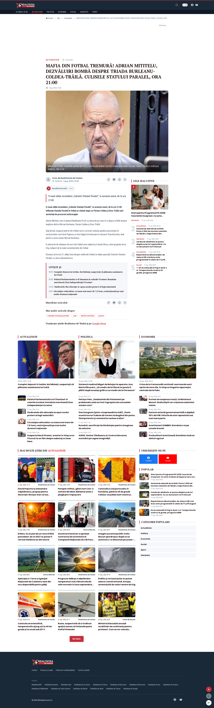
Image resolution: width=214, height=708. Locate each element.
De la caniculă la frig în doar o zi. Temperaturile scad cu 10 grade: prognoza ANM (151, 270)
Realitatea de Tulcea (113, 689)
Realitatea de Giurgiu (130, 689)
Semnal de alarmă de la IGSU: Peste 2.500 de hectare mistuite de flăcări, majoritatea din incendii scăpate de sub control (151, 232)
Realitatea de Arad (96, 689)
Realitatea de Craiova (170, 685)
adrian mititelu (87, 316)
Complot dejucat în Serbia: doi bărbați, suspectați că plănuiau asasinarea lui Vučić (88, 273)
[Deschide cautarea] (176, 4)
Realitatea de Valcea (100, 685)
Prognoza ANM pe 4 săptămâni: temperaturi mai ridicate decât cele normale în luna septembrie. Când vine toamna (75, 583)
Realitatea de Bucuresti (118, 685)
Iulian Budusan (129, 619)
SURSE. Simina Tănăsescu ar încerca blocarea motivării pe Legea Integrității (103, 437)
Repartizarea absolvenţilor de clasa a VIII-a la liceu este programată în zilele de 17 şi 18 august (150, 258)
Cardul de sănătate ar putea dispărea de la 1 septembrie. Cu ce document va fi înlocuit (151, 244)
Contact (34, 670)
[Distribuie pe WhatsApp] (119, 179)
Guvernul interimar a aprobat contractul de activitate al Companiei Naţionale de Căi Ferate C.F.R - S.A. (76, 538)
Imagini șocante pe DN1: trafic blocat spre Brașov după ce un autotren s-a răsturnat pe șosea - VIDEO (116, 538)
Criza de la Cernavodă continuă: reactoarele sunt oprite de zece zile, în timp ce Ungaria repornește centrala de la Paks (165, 387)
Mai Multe (77, 639)
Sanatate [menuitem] (84, 12)
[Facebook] (192, 4)
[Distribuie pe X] (125, 179)
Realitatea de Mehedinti (40, 689)
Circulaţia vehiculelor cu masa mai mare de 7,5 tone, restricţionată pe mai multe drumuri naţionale (89, 293)
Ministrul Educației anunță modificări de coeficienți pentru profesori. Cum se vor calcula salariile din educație (115, 628)
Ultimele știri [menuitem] (22, 12)
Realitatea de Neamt (80, 689)
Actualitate (68, 18)
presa (101, 316)
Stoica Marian (89, 530)
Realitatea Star (66, 685)
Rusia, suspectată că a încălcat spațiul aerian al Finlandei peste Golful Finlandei (75, 626)
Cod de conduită (83, 670)
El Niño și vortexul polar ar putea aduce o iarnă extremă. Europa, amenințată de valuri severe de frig (116, 581)
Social (139, 265)
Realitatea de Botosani (137, 685)
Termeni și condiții (46, 670)
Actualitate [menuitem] (37, 12)
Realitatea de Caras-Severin (60, 689)
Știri (58, 18)
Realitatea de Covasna (82, 685)
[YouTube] (196, 4)
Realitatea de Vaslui (71, 178)
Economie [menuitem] (62, 12)
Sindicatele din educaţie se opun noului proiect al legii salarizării (85, 286)
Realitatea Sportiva (51, 685)
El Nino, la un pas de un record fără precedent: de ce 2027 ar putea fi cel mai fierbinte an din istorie (36, 536)
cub (75, 316)
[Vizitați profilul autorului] (48, 179)
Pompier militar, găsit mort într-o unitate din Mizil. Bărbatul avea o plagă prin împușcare (76, 491)
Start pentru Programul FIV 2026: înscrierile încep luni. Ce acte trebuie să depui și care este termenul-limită (148, 217)
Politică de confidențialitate (65, 670)
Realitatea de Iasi (154, 685)
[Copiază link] (108, 179)
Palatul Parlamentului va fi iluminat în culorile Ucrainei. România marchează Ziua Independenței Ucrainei (85, 281)
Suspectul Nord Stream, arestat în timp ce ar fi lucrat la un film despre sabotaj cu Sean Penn (50, 438)
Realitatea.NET (37, 685)
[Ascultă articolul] (209, 689)
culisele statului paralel (58, 316)
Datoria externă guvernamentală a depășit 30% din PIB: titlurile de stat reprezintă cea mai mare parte (172, 415)
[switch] (185, 4)
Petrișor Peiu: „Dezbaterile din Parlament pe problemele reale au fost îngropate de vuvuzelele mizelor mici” (105, 402)
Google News (99, 323)
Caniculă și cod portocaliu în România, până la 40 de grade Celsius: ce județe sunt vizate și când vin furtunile (114, 493)
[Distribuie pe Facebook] (114, 179)
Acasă (50, 18)
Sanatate (135, 220)
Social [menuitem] (73, 12)
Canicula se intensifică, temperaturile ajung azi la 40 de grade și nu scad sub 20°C (35, 626)
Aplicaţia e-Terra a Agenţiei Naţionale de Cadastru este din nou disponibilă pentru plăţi (34, 581)
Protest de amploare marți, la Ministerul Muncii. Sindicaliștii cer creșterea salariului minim (171, 402)
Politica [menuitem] (50, 12)
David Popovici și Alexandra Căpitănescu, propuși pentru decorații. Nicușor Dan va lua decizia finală (33, 493)
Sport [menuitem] (95, 12)
